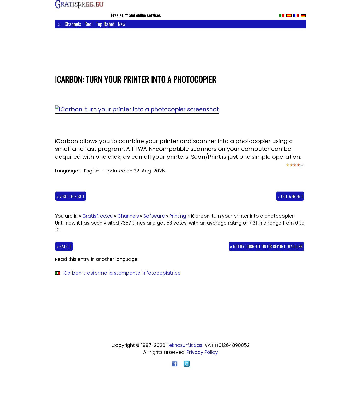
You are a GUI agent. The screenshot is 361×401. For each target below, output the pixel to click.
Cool (88, 24)
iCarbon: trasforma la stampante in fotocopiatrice (121, 273)
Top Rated (105, 24)
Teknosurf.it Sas (184, 345)
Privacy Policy (202, 352)
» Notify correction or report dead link (266, 246)
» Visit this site (70, 196)
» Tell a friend (290, 196)
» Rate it (63, 246)
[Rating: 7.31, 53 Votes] (295, 167)
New (121, 24)
